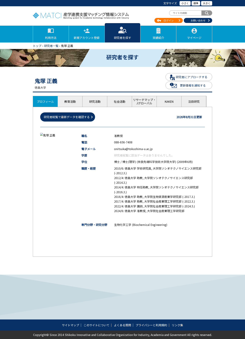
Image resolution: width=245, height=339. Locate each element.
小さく (185, 3)
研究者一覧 (51, 46)
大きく (206, 3)
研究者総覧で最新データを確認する (67, 117)
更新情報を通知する (193, 85)
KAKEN (169, 101)
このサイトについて (96, 325)
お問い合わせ (198, 20)
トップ (37, 46)
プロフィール (45, 101)
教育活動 (70, 101)
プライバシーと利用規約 (151, 325)
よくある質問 (122, 325)
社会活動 (119, 101)
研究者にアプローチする (191, 77)
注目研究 (194, 101)
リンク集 (177, 325)
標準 (195, 3)
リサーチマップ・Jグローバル (144, 101)
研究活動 (95, 101)
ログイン (169, 20)
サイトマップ (70, 325)
